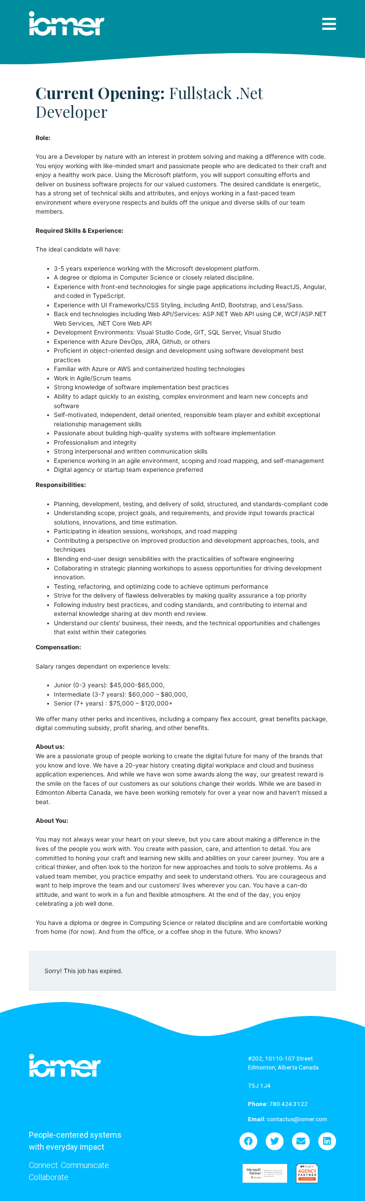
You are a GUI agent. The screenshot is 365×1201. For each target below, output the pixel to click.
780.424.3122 (278, 1103)
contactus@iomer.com (287, 1119)
